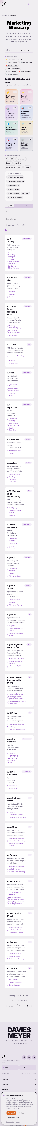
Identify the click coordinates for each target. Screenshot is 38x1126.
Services (5, 1079)
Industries (5, 1089)
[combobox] (19, 212)
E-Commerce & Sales (15, 197)
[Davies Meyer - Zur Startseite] (3, 1056)
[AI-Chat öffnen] (28, 4)
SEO (12, 159)
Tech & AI (25, 193)
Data (19, 167)
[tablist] (19, 206)
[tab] (9, 205)
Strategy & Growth (25, 71)
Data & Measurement (13, 68)
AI (6, 159)
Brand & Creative (12, 62)
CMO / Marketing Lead (15, 177)
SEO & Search (11, 71)
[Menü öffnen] (34, 4)
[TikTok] (34, 1057)
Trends (27, 167)
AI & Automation (26, 62)
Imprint (17, 1122)
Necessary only (13, 1117)
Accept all (11, 1113)
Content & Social (11, 65)
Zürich (28, 1073)
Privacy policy (10, 1122)
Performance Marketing (14, 59)
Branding (18, 163)
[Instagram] (24, 1057)
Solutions (5, 1084)
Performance (21, 159)
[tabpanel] (19, 212)
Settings (21, 1113)
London (34, 1073)
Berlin (23, 1073)
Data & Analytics (13, 193)
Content (8, 163)
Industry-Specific (12, 74)
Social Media (10, 167)
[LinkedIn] (29, 1057)
